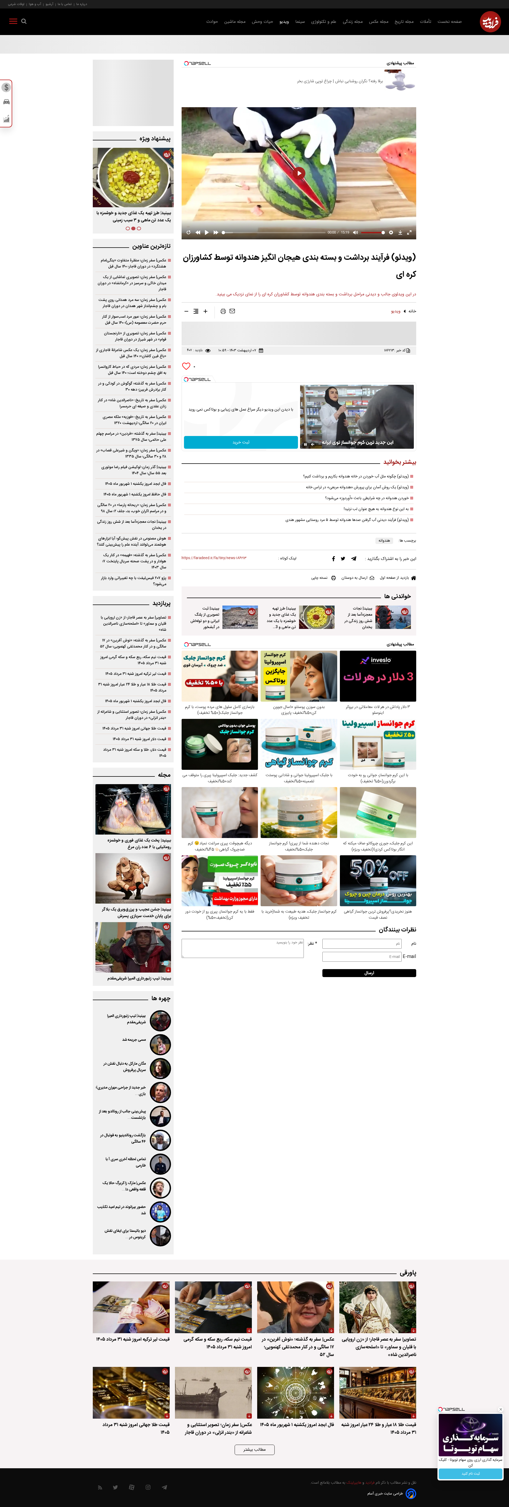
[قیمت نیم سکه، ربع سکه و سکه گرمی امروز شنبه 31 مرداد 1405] (213, 1307)
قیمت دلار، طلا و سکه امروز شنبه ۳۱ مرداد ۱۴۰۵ (134, 753)
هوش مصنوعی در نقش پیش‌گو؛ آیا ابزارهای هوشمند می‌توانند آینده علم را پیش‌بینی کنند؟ (131, 542)
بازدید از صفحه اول (394, 578)
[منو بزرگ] (13, 22)
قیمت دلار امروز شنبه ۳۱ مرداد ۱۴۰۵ (139, 739)
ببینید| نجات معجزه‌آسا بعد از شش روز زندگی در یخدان (358, 618)
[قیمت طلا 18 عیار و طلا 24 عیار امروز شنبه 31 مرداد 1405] (377, 1393)
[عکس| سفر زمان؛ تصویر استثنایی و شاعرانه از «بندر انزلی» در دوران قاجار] (213, 1393)
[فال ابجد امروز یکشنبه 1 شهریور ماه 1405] (295, 1393)
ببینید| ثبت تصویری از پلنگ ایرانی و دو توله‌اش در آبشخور (204, 618)
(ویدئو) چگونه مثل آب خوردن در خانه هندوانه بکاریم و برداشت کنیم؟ (356, 476)
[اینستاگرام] (148, 1488)
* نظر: (312, 943)
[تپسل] (186, 379)
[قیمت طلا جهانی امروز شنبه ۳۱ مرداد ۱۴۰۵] (131, 1393)
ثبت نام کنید (471, 1474)
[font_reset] (196, 312)
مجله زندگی (353, 21)
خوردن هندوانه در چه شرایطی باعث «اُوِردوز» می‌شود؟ (367, 498)
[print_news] (223, 312)
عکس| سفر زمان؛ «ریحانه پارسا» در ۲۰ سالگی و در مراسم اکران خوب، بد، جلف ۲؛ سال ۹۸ (131, 508)
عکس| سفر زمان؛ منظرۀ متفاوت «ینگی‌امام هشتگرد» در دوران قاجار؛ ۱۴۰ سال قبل (133, 263)
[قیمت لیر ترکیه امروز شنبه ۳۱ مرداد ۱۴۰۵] (131, 1307)
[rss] (100, 1488)
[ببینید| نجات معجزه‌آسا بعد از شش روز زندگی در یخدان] (393, 617)
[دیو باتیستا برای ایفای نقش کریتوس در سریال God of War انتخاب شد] (159, 1235)
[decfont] (186, 312)
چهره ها (160, 999)
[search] (24, 22)
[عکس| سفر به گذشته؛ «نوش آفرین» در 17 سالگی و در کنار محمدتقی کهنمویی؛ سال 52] (295, 1307)
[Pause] (305, 444)
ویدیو (284, 21)
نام (413, 943)
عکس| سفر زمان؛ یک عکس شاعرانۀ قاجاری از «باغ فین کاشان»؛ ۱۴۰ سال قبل (131, 353)
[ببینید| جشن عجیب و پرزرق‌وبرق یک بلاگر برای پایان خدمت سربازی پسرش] (133, 878)
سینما (300, 21)
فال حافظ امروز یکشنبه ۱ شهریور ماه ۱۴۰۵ (134, 494)
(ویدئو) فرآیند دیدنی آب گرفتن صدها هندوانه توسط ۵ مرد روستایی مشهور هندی (347, 520)
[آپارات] (132, 1488)
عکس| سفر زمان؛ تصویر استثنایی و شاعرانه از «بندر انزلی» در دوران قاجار (131, 715)
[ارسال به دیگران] (232, 312)
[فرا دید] (490, 21)
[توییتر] (343, 560)
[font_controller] (205, 312)
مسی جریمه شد (134, 1040)
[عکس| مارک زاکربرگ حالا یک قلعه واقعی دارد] (159, 1188)
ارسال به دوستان (354, 578)
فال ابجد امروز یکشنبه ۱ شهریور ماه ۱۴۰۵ (135, 484)
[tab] (139, 228)
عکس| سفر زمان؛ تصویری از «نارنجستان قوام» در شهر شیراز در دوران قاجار (135, 336)
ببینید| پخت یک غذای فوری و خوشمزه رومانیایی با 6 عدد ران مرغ (139, 843)
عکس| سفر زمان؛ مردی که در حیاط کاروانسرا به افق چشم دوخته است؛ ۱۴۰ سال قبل (132, 370)
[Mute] (313, 444)
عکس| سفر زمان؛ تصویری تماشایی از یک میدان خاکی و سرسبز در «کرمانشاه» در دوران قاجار (132, 283)
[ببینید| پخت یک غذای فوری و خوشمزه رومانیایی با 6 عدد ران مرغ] (133, 809)
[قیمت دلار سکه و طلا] (6, 89)
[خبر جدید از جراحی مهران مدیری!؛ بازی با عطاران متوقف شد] (159, 1092)
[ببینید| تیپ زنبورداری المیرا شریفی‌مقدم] (133, 947)
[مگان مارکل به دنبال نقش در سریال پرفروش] (159, 1068)
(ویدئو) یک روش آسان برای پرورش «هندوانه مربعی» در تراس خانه (357, 487)
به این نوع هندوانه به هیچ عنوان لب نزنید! (376, 509)
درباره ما (81, 4)
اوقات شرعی (16, 4)
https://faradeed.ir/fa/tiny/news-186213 (214, 558)
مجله (164, 775)
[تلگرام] (353, 560)
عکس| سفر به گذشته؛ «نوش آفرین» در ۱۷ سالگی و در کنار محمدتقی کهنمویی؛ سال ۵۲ (133, 643)
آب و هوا (35, 4)
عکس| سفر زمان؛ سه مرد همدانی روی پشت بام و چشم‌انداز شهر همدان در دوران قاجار (132, 303)
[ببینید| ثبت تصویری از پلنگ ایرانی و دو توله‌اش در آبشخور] (240, 617)
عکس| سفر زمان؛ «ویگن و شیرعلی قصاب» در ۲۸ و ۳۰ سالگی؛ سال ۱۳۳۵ (131, 453)
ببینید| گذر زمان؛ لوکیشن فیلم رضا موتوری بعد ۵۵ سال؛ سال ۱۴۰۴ (133, 470)
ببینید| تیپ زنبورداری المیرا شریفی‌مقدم (139, 978)
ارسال (369, 973)
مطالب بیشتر (255, 1449)
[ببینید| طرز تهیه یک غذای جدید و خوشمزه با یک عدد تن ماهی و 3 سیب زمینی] (317, 617)
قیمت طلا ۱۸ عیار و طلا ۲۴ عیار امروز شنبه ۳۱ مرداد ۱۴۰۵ (132, 687)
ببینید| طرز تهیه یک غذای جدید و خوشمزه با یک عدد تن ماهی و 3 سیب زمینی (281, 621)
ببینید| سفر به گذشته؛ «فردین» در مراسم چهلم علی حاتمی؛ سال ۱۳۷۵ (131, 437)
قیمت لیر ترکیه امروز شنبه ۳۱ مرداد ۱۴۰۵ (135, 674)
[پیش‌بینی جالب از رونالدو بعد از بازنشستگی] (159, 1116)
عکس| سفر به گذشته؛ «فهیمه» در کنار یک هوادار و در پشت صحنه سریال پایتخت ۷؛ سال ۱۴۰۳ (134, 561)
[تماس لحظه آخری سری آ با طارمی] (159, 1164)
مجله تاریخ (404, 21)
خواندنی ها (397, 597)
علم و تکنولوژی (323, 21)
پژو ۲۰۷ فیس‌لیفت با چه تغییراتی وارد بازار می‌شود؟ (133, 581)
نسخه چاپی (319, 578)
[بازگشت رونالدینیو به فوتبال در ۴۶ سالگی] (159, 1140)
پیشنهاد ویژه (154, 139)
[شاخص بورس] (6, 120)
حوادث (212, 21)
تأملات (425, 21)
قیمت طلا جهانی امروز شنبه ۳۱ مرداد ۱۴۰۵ (134, 729)
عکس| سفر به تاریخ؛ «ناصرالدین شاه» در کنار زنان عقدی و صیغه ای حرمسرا (132, 403)
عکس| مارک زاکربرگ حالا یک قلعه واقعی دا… (124, 1186)
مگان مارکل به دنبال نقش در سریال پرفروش (124, 1067)
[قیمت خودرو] (6, 103)
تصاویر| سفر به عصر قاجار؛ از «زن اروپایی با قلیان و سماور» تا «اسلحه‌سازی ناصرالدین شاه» (133, 624)
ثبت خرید (240, 442)
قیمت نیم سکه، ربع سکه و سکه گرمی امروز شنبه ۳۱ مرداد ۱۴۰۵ (133, 660)
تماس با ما (65, 4)
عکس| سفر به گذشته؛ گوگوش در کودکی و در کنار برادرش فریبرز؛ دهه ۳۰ (132, 387)
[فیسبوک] (333, 560)
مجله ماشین (234, 21)
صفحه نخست (450, 21)
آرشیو (49, 4)
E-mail (409, 956)
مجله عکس (378, 21)
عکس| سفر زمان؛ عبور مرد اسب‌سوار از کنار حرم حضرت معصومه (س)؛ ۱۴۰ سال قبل (134, 320)
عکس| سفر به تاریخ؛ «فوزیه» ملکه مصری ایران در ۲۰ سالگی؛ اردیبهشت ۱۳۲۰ (134, 420)
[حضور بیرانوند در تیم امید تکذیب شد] (159, 1212)
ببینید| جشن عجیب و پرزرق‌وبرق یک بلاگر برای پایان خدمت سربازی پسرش (136, 912)
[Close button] (500, 1409)
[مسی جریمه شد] (159, 1044)
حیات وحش (262, 21)
